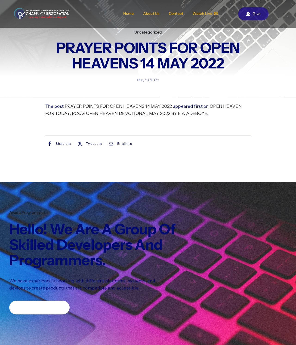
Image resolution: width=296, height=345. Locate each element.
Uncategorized (148, 32)
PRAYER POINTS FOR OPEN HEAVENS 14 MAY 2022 (118, 106)
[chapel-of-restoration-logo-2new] (41, 10)
